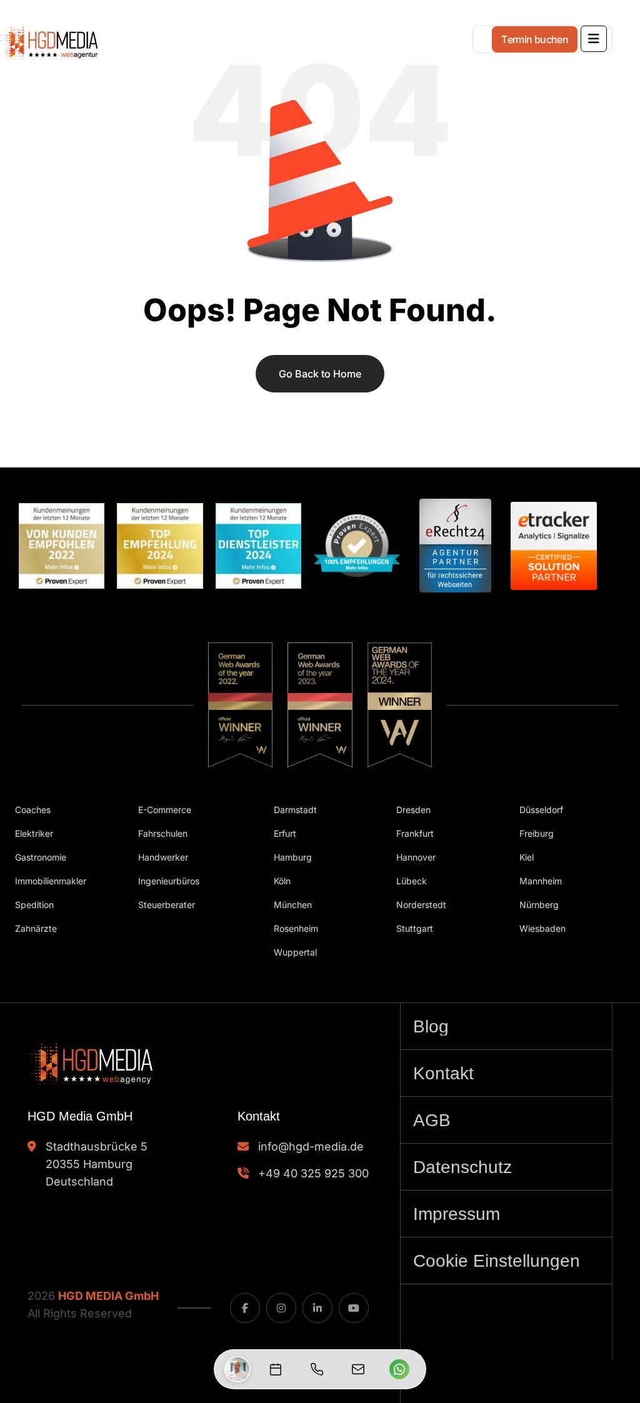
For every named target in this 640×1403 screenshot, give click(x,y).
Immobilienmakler (50, 881)
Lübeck (411, 881)
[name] (594, 39)
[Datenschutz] (506, 1167)
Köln (282, 881)
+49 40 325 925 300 (313, 1173)
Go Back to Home (320, 373)
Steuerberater (166, 904)
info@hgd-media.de (311, 1146)
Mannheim (540, 881)
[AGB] (506, 1120)
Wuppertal (295, 952)
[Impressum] (506, 1214)
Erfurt (285, 833)
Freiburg (536, 833)
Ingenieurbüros (168, 881)
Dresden (413, 809)
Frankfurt (415, 833)
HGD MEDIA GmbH (108, 1295)
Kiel (526, 857)
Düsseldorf (541, 809)
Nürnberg (539, 904)
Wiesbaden (542, 928)
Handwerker (163, 857)
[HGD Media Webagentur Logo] (94, 34)
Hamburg (293, 857)
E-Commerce (164, 809)
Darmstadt (295, 809)
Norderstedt (421, 904)
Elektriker (34, 833)
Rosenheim (296, 928)
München (293, 904)
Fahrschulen (163, 833)
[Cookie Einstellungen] (506, 1260)
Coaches (33, 809)
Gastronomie (40, 857)
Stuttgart (414, 928)
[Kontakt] (506, 1073)
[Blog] (506, 1026)
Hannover (416, 857)
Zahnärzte (36, 928)
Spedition (34, 904)
